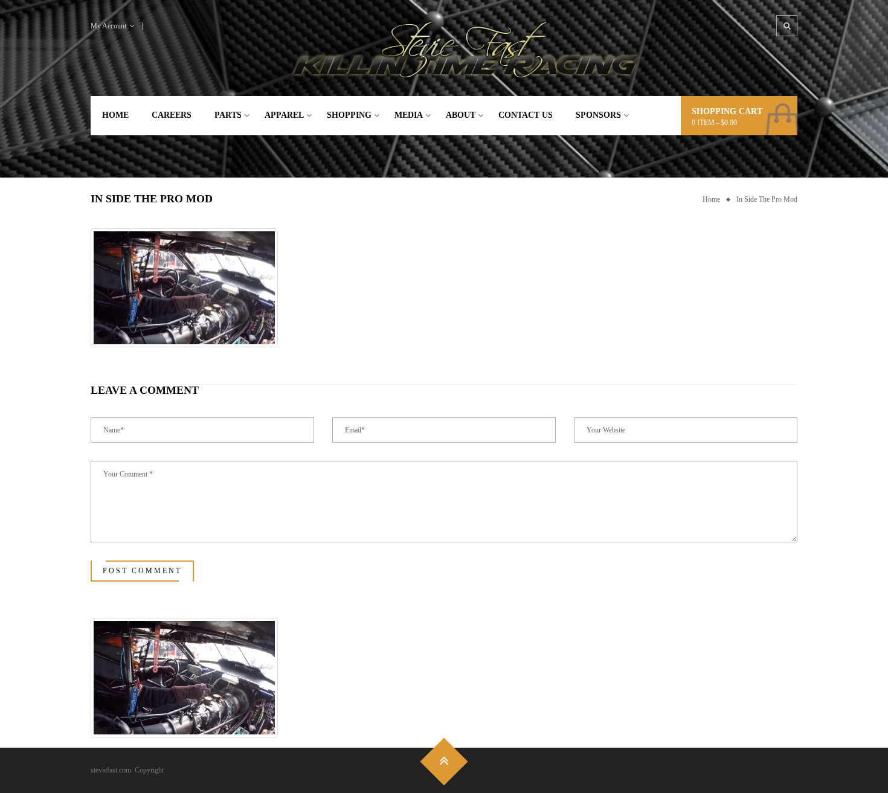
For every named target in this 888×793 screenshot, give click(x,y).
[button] (184, 288)
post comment (142, 571)
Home (711, 199)
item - (714, 122)
